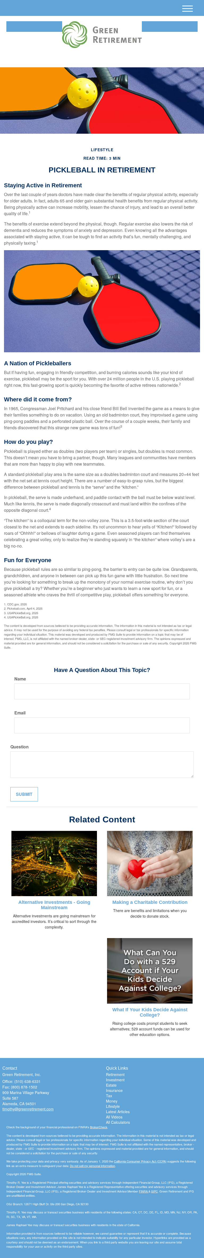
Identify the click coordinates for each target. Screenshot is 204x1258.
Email (20, 713)
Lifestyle (113, 1106)
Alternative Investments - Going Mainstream (54, 905)
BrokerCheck (98, 1127)
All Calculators (118, 1122)
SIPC (154, 1191)
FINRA (143, 1191)
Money (111, 1101)
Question (19, 747)
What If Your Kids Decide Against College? (150, 1012)
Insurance (114, 1090)
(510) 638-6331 (151, 58)
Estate (111, 1085)
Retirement (115, 1074)
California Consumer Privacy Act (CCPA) (140, 1161)
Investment (115, 1079)
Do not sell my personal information (92, 1166)
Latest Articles (118, 1111)
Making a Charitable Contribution (150, 902)
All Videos (114, 1117)
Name (20, 679)
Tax (109, 1095)
